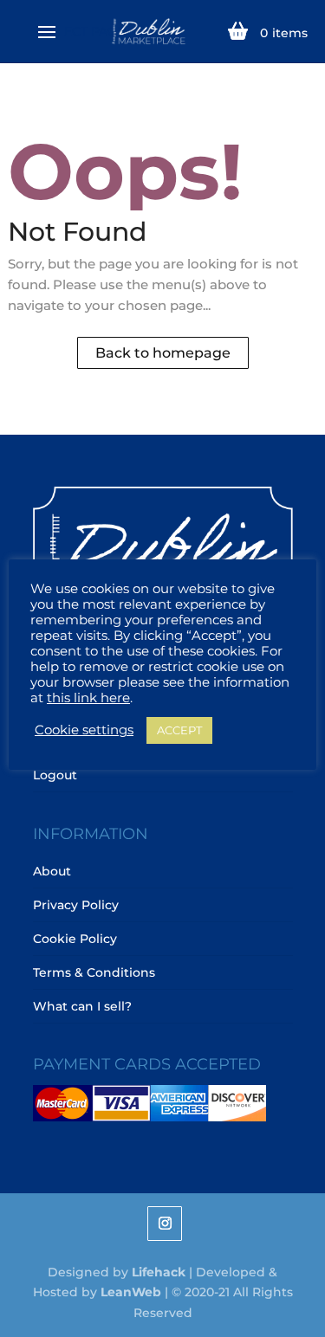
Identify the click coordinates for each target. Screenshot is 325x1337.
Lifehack (158, 1272)
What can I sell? (82, 1006)
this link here (88, 698)
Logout (55, 775)
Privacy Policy (76, 905)
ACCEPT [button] (179, 730)
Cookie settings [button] (84, 730)
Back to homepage (163, 353)
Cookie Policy (75, 938)
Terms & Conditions (94, 972)
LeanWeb (131, 1292)
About (52, 871)
